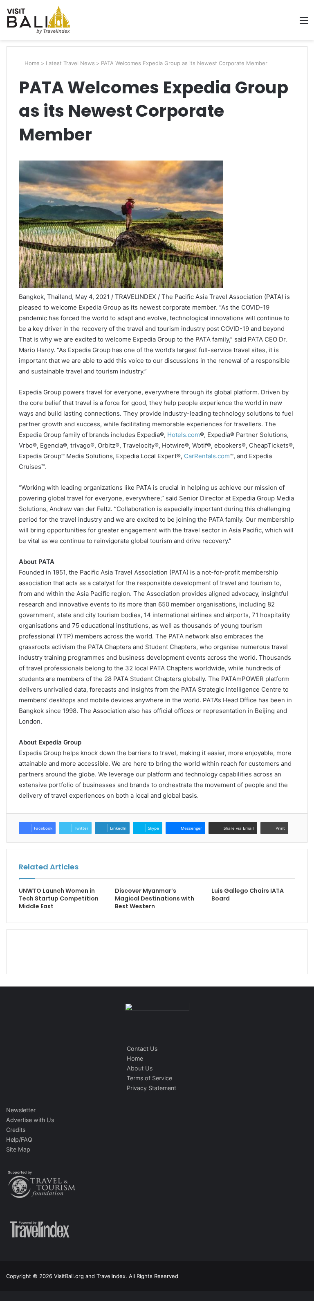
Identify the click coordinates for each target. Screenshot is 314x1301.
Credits (15, 1129)
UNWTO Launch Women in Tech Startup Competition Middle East (59, 898)
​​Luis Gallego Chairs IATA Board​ (247, 895)
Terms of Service (149, 1078)
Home (31, 63)
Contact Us (142, 1048)
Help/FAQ (19, 1139)
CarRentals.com (207, 456)
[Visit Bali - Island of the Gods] (38, 20)
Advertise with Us (30, 1119)
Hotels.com (183, 435)
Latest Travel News (70, 63)
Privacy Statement (151, 1087)
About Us (140, 1068)
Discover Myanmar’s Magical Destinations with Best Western (154, 898)
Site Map (18, 1149)
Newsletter (21, 1109)
